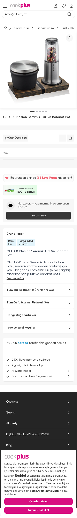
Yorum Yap (39, 215)
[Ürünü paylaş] (70, 138)
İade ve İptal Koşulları (21, 327)
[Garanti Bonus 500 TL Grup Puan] (20, 190)
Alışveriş (11, 423)
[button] (32, 111)
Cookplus (12, 401)
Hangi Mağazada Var (21, 315)
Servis (10, 412)
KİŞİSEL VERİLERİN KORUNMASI (27, 434)
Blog (9, 445)
